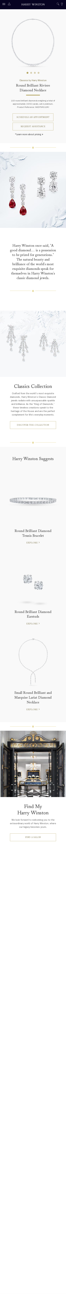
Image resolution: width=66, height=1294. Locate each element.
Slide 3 (38, 73)
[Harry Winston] (33, 5)
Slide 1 (31, 73)
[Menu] (4, 4)
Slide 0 (27, 73)
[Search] (58, 4)
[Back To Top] (60, 1288)
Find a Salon (33, 837)
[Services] (10, 4)
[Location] (62, 4)
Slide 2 (35, 73)
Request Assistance (33, 126)
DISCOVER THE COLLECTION (33, 425)
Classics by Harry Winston (33, 80)
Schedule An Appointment (33, 117)
